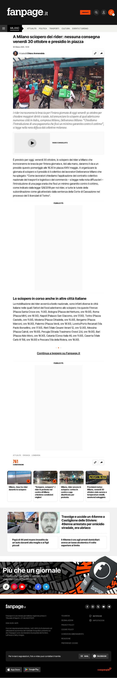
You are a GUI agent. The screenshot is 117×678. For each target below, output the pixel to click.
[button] (101, 53)
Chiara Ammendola (36, 53)
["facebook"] (38, 587)
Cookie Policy (67, 629)
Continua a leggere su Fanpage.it (58, 353)
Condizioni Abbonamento (72, 634)
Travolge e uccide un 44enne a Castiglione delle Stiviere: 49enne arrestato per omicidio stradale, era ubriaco (83, 522)
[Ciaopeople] (104, 670)
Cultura (66, 28)
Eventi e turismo (80, 28)
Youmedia (65, 616)
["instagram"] (14, 587)
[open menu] (3, 28)
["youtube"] (22, 587)
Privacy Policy (67, 625)
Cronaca (26, 455)
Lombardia (36, 455)
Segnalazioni (67, 620)
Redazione (65, 638)
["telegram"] (46, 587)
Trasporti (54, 28)
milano (14, 28)
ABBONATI (85, 12)
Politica (43, 28)
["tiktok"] (6, 587)
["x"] (30, 587)
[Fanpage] (16, 606)
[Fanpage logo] (24, 12)
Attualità (31, 28)
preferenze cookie (69, 643)
